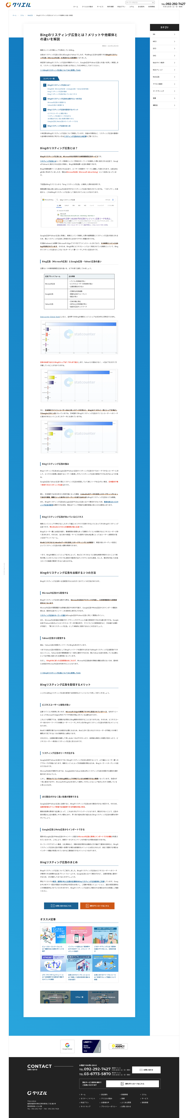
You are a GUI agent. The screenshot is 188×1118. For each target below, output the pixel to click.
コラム (131, 6)
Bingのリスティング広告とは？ (59, 85)
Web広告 (30, 15)
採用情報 (151, 6)
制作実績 (110, 6)
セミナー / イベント (88, 1098)
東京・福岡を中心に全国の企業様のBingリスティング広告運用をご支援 (78, 881)
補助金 (155, 105)
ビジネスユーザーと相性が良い (58, 113)
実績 (123, 1098)
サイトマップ (85, 1106)
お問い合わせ (126, 1106)
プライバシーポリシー (109, 1106)
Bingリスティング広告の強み (57, 91)
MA (154, 34)
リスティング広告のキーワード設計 (53, 615)
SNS (154, 55)
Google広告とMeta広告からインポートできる (63, 121)
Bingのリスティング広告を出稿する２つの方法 (65, 98)
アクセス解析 (157, 84)
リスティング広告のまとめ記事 (75, 136)
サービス (100, 6)
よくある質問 (126, 1102)
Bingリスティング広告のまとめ (59, 126)
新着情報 (124, 1094)
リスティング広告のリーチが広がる (59, 116)
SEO (154, 48)
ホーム (75, 6)
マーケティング (158, 91)
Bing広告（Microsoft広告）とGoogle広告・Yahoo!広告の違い (68, 89)
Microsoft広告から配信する (57, 102)
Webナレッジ (158, 70)
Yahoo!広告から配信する (56, 105)
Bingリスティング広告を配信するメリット (63, 109)
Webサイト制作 (158, 62)
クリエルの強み (87, 6)
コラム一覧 (79, 997)
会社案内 (141, 6)
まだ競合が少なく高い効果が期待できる (61, 118)
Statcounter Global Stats (50, 316)
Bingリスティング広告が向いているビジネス (62, 94)
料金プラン (122, 6)
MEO (154, 41)
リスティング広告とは (48, 161)
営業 (154, 98)
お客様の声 (105, 1102)
